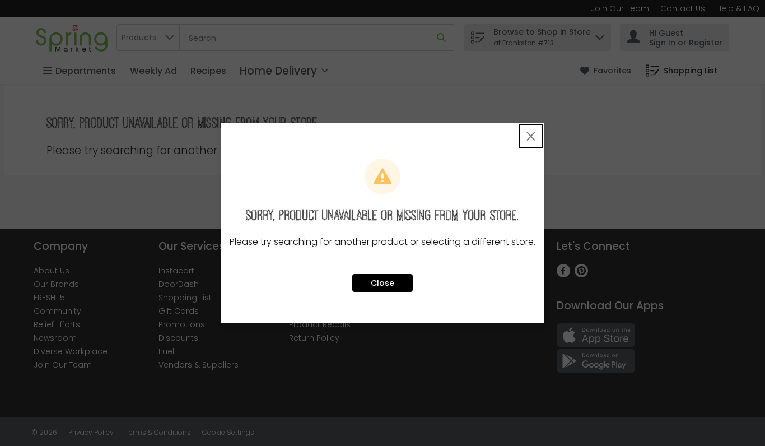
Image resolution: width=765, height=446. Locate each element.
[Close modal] (530, 136)
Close (382, 283)
